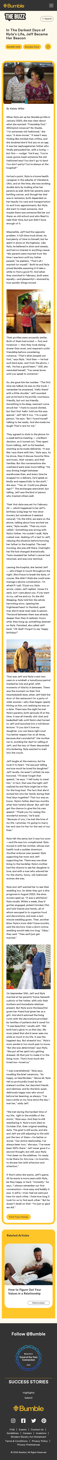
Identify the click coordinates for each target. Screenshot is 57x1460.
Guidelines (13, 1433)
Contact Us (37, 1429)
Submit (29, 1398)
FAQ (12, 1429)
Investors (41, 1433)
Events (22, 1429)
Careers (27, 1433)
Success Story (33, 47)
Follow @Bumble (28, 1334)
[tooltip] (48, 47)
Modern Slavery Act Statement (28, 1437)
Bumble (22, 1452)
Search (48, 18)
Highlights (28, 1392)
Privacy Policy (40, 1441)
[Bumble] (14, 6)
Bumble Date (14, 47)
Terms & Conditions (16, 1441)
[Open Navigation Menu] (51, 5)
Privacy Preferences (28, 1445)
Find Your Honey (18, 1217)
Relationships (40, 1302)
